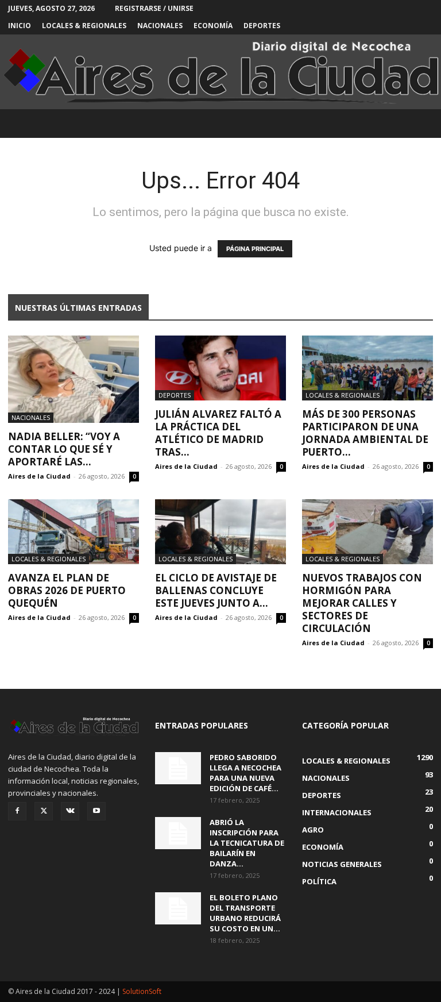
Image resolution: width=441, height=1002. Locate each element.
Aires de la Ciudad (39, 476)
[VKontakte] (70, 811)
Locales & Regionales (84, 25)
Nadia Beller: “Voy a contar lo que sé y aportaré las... (64, 449)
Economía (213, 25)
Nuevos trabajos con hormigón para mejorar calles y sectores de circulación (362, 603)
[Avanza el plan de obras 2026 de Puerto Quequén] (73, 531)
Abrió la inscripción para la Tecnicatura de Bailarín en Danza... (247, 843)
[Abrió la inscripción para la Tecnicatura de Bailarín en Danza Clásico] (178, 833)
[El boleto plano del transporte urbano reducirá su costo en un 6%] (178, 908)
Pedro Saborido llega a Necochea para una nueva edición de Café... (245, 772)
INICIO (19, 25)
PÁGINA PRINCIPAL (255, 249)
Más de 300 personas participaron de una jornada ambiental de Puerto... (365, 432)
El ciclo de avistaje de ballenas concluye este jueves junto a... (216, 590)
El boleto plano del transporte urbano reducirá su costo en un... (245, 913)
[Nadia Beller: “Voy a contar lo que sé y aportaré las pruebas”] (73, 379)
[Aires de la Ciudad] (220, 72)
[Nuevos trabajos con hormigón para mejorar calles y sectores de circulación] (367, 531)
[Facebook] (17, 811)
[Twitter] (43, 811)
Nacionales (160, 25)
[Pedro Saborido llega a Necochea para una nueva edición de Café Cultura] (178, 768)
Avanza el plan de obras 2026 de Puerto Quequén (67, 590)
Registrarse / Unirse (154, 8)
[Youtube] (96, 811)
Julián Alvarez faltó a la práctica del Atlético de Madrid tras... (218, 432)
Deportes (261, 25)
